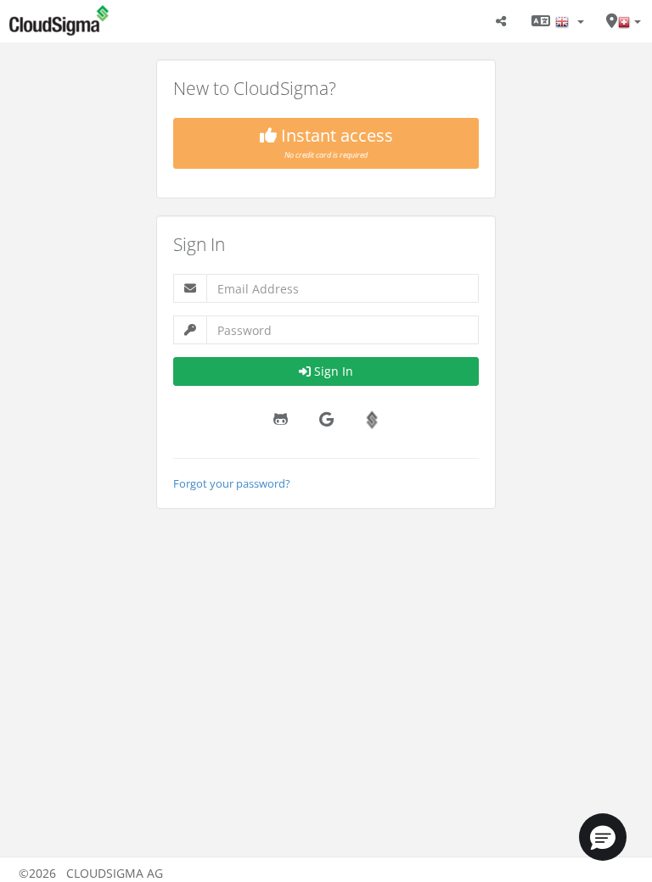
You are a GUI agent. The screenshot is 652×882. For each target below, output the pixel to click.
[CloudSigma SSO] (372, 420)
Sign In (333, 371)
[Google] (326, 420)
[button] (603, 837)
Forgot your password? (231, 483)
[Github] (280, 420)
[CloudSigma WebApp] (134, 21)
